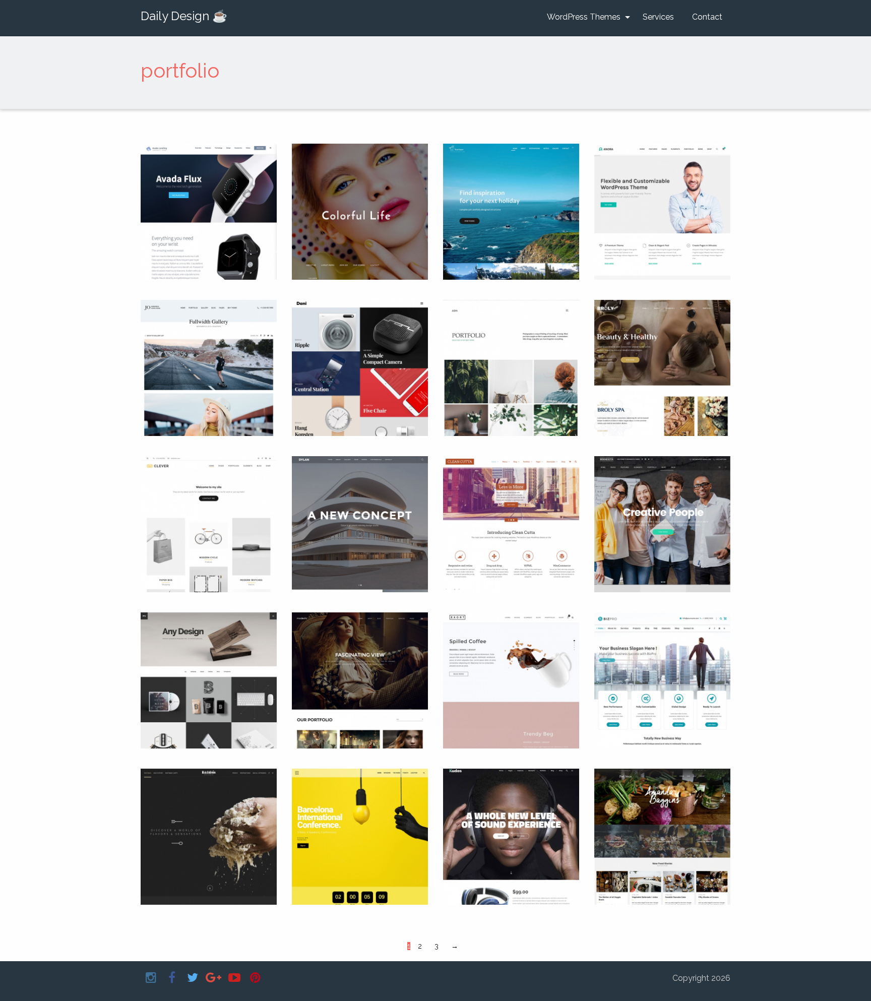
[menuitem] (586, 17)
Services (658, 17)
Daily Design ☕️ (184, 16)
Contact (707, 17)
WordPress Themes (583, 17)
